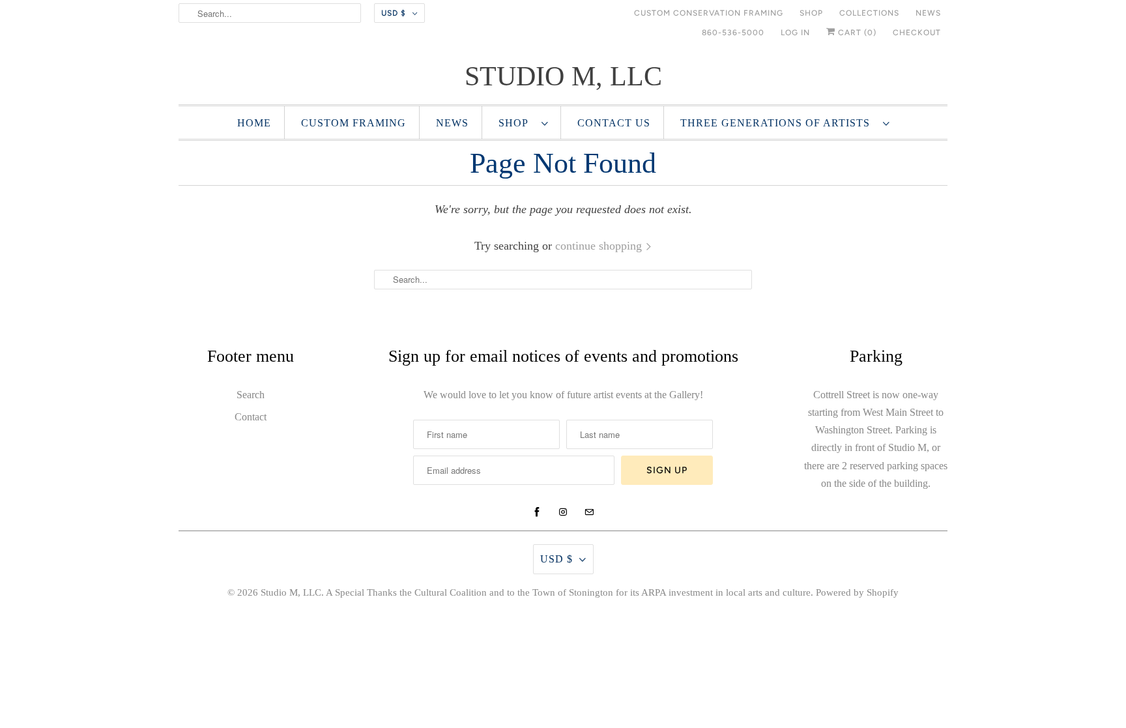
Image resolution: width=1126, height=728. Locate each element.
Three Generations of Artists (778, 122)
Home (254, 122)
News (928, 13)
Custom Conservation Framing (708, 13)
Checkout (917, 32)
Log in (795, 32)
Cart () (855, 32)
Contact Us (613, 122)
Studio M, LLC (291, 592)
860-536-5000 (733, 32)
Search (251, 394)
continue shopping (600, 245)
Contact (251, 416)
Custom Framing (353, 122)
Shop (811, 13)
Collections (869, 13)
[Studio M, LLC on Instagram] (563, 512)
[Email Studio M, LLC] (589, 512)
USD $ (393, 13)
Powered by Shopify (857, 592)
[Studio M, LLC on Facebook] (536, 512)
